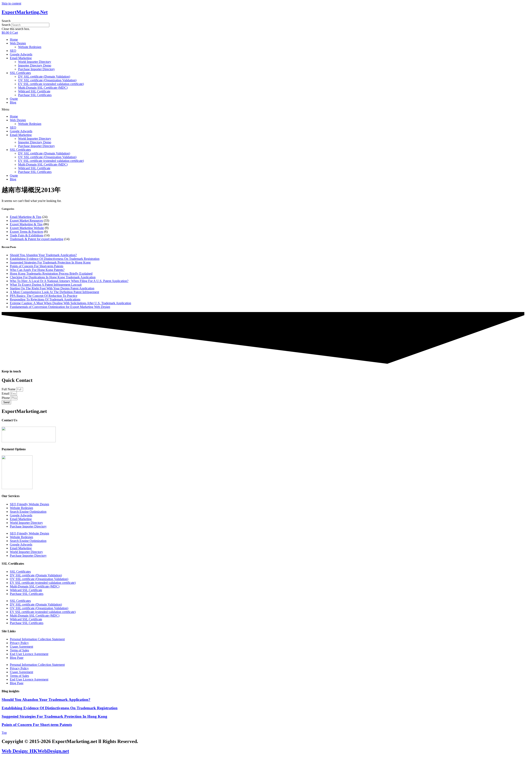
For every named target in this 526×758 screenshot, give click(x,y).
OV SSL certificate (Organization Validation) (47, 80)
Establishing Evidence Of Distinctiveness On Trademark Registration (54, 258)
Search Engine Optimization (28, 511)
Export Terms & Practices (26, 231)
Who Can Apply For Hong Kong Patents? (37, 270)
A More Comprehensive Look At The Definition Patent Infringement (54, 292)
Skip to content (11, 3)
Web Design (18, 43)
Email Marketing (21, 58)
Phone (6, 398)
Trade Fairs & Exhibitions (26, 235)
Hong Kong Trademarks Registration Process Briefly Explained (51, 273)
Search (6, 24)
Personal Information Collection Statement (37, 639)
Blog (13, 102)
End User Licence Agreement (29, 654)
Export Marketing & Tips (26, 224)
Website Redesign (29, 47)
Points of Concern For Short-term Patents (36, 266)
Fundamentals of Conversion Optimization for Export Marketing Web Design (60, 307)
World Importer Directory (34, 61)
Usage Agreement (21, 646)
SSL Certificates (20, 73)
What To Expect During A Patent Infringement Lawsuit (46, 284)
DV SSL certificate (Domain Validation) (44, 76)
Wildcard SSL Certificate (34, 91)
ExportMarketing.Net (25, 12)
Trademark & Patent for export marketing (36, 239)
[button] (263, 21)
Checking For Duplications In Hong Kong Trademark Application (53, 277)
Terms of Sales (19, 650)
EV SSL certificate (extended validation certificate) (51, 84)
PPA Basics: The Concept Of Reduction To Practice (43, 295)
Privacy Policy (19, 643)
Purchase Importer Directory (36, 69)
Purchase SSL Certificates (35, 95)
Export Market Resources (26, 220)
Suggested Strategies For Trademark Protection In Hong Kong (50, 262)
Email (6, 393)
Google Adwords (21, 54)
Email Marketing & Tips (25, 217)
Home (14, 39)
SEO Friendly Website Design (29, 504)
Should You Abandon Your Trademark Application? (43, 255)
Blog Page (16, 657)
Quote (14, 98)
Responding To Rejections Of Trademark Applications (45, 299)
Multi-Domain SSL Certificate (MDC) (43, 87)
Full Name (9, 389)
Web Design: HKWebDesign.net (35, 751)
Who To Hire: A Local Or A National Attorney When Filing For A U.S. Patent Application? (69, 281)
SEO (13, 50)
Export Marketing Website (27, 228)
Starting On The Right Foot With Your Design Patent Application (52, 288)
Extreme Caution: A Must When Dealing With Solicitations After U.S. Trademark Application (70, 303)
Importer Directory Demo (34, 65)
